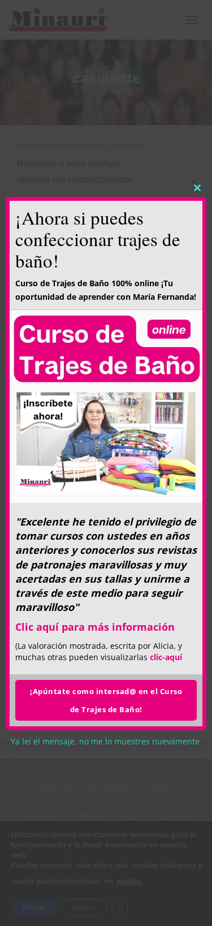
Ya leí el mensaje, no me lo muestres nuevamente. (106, 741)
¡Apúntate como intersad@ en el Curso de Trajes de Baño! (106, 700)
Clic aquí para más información (95, 627)
